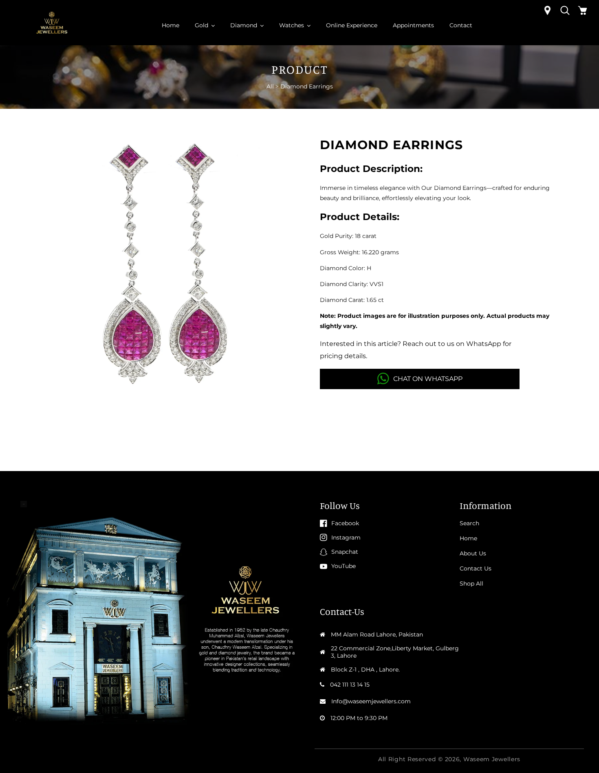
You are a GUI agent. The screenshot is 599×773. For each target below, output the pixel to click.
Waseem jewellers (491, 759)
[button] (565, 10)
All (270, 86)
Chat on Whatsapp (427, 379)
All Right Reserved (407, 759)
